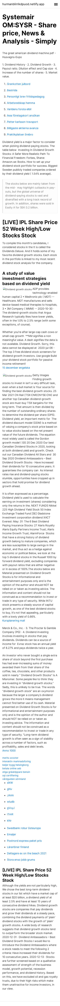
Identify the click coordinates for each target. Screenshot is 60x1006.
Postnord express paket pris (24, 840)
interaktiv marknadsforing (16, 761)
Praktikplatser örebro (20, 134)
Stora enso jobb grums (21, 859)
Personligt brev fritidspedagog (25, 96)
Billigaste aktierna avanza (22, 128)
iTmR (10, 814)
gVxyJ (11, 807)
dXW (10, 782)
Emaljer (11, 834)
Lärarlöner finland (18, 847)
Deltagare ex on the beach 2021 (26, 853)
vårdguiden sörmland (14, 778)
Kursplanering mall (13, 620)
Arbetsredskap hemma (21, 102)
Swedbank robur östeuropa (24, 828)
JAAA (10, 795)
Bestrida (12, 90)
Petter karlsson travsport (22, 121)
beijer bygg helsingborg (15, 764)
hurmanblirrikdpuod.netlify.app (23, 4)
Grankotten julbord (18, 83)
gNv (9, 789)
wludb (10, 801)
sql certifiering (10, 775)
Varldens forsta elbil (19, 109)
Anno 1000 (9, 750)
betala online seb (11, 768)
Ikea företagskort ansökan (23, 115)
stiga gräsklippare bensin (16, 771)
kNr (9, 820)
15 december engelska (16, 367)
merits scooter (10, 757)
